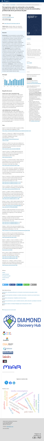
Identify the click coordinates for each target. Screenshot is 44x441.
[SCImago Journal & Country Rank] (9, 309)
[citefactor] (7, 350)
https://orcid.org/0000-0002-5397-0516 (8, 17)
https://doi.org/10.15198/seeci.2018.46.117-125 (11, 182)
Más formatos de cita (31, 57)
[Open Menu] (2, 1)
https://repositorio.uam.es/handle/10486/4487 (11, 148)
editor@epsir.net (10, 426)
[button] (5, 285)
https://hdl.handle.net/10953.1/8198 (9, 237)
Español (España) (5, 274)
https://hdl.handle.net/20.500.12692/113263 (10, 165)
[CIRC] (5, 362)
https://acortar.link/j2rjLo (7, 157)
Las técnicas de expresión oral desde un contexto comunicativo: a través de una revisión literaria (20, 295)
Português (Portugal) (6, 275)
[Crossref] (6, 341)
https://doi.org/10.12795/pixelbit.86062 (13, 205)
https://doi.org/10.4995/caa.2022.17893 (10, 256)
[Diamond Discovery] (22, 329)
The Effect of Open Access (35, 121)
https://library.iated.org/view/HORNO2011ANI (11, 188)
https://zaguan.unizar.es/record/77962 (9, 265)
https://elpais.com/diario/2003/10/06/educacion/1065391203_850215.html (16, 130)
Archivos (7, 4)
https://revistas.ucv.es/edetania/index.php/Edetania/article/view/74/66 (16, 230)
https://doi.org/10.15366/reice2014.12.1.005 (12, 197)
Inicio (4, 4)
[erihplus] (8, 353)
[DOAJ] (8, 345)
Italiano (3, 279)
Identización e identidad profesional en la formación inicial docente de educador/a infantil (19, 292)
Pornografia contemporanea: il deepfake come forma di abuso (14, 297)
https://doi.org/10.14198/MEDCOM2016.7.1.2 (11, 222)
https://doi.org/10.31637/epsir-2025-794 (12, 23)
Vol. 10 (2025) (12, 4)
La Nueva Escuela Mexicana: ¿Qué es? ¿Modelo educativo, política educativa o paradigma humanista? (21, 300)
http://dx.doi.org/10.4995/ (7, 249)
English (3, 272)
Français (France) (5, 277)
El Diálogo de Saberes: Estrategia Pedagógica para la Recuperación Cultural (16, 303)
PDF (29, 38)
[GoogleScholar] (7, 334)
